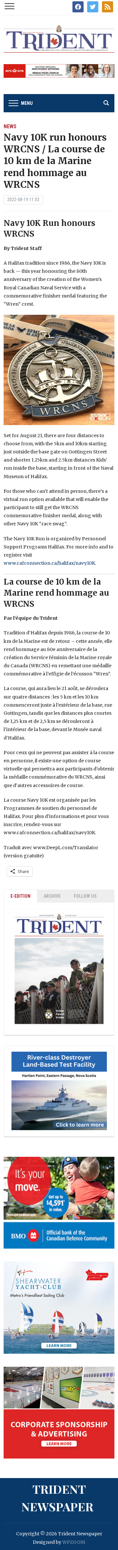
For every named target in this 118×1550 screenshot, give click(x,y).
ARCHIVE (52, 896)
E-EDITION (20, 896)
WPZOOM (73, 1542)
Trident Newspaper (57, 1497)
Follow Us (85, 896)
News (10, 126)
